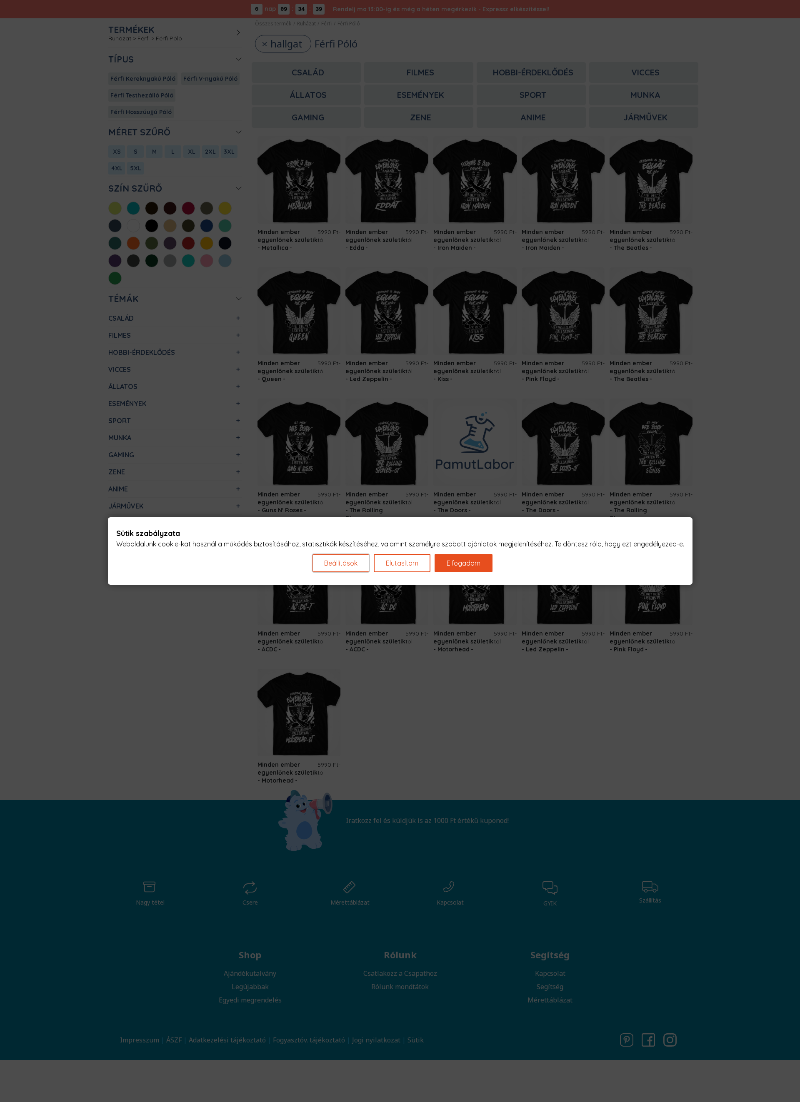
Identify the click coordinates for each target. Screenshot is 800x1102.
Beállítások (341, 563)
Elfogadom (463, 563)
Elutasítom (402, 563)
